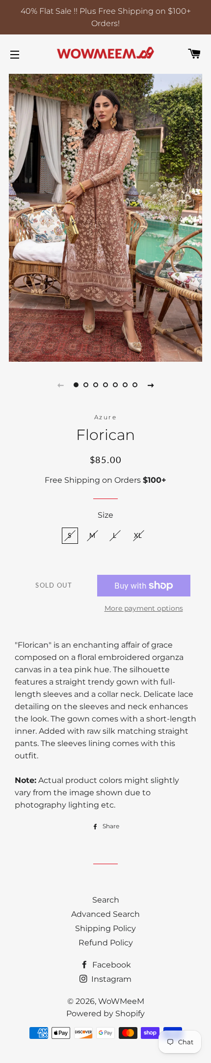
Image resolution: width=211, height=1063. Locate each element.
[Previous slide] (60, 385)
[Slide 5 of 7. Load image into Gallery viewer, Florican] (115, 385)
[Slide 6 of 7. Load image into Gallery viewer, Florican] (125, 385)
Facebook (110, 964)
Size (105, 515)
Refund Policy (106, 942)
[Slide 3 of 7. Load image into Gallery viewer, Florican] (96, 385)
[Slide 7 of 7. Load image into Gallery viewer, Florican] (135, 385)
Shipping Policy (105, 928)
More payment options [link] (144, 608)
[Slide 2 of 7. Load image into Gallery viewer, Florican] (86, 385)
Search (105, 900)
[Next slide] (150, 385)
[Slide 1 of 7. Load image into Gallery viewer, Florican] (76, 385)
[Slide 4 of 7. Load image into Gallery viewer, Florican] (105, 385)
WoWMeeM (121, 1001)
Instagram (110, 979)
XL (138, 535)
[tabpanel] (105, 216)
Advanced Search (105, 914)
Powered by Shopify (105, 1013)
